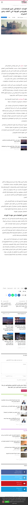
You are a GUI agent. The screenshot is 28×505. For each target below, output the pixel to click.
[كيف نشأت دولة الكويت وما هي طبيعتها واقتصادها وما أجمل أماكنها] (24, 148)
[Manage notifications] (3, 502)
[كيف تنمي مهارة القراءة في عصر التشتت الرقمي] (24, 408)
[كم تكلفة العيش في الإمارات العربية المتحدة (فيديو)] (20, 336)
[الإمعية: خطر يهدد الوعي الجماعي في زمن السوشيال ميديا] (24, 437)
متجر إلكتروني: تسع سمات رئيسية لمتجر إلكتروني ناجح (6, 305)
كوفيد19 (4, 288)
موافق (7, 501)
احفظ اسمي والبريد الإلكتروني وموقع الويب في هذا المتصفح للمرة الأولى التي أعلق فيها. (14, 386)
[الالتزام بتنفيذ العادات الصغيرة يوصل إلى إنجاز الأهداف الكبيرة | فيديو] (24, 443)
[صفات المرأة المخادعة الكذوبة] (24, 455)
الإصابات (22, 288)
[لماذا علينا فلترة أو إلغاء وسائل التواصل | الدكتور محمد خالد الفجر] (24, 402)
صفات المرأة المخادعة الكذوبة (13, 453)
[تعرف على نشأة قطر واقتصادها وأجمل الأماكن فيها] (24, 142)
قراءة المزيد (14, 503)
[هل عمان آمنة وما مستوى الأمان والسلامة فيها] (8, 336)
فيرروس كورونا (9, 288)
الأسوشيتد (21, 99)
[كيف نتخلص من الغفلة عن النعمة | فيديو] (24, 414)
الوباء (15, 288)
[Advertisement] (14, 50)
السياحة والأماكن (4, 17)
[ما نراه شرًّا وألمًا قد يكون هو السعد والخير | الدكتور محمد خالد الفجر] (24, 420)
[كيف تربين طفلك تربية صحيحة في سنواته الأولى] (24, 449)
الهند (21, 66)
